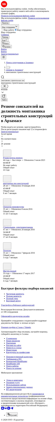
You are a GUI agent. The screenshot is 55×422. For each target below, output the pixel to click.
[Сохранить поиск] (3, 96)
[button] (4, 49)
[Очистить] (4, 86)
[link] (5, 43)
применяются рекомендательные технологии (22, 395)
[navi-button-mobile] (3, 57)
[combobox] (13, 80)
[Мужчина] (7, 153)
